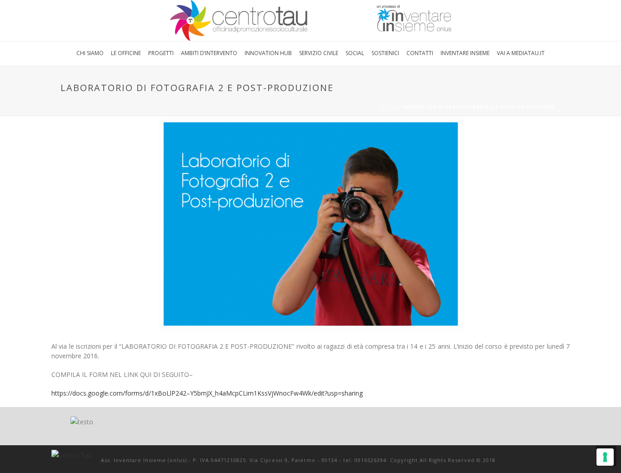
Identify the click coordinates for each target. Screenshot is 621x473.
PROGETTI (161, 53)
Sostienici (385, 53)
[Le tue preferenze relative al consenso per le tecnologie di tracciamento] (605, 457)
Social (355, 53)
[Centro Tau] (310, 20)
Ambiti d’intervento (209, 53)
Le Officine (126, 53)
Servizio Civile (318, 53)
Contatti (419, 53)
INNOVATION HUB (268, 53)
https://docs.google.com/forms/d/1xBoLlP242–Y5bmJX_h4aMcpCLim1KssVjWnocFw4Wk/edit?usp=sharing (207, 393)
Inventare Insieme (465, 53)
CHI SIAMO (90, 53)
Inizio (388, 107)
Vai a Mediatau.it (521, 53)
